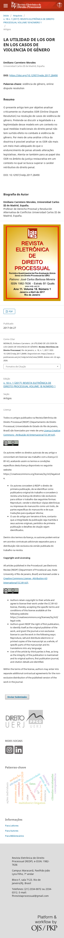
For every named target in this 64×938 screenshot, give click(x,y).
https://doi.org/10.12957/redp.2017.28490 (33, 75)
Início (6, 15)
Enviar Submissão (17, 696)
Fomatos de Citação (16, 366)
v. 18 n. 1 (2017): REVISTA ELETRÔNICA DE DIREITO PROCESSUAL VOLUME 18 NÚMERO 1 (28, 20)
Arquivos (17, 15)
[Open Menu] (5, 5)
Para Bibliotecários (14, 835)
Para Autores (11, 830)
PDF (10, 311)
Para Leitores (11, 825)
